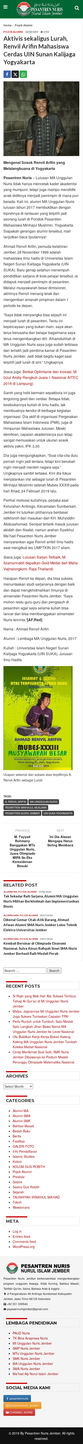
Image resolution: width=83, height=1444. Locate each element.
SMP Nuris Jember (26, 1348)
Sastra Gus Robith (26, 1187)
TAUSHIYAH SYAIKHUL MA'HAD (36, 1197)
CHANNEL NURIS (21, 1412)
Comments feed (24, 1241)
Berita (17, 1136)
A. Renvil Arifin (15, 801)
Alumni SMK (21, 1120)
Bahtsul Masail (23, 1126)
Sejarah (18, 1192)
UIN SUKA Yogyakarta (58, 813)
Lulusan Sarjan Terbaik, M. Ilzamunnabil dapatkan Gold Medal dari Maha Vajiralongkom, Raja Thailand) (40, 562)
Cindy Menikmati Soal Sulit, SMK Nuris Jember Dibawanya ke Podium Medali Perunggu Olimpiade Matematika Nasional (43, 1057)
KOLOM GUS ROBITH (29, 1166)
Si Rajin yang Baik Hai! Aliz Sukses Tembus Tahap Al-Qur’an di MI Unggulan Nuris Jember (44, 1001)
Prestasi (18, 1176)
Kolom (17, 1161)
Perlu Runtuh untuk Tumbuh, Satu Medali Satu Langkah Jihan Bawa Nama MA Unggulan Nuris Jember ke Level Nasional (43, 1026)
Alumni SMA (11, 915)
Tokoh (17, 1202)
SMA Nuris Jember (26, 1368)
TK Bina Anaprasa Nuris (30, 1338)
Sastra (17, 1182)
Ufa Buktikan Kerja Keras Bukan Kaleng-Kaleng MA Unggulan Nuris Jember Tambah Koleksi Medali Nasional (45, 1041)
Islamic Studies (24, 1156)
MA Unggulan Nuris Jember (33, 1363)
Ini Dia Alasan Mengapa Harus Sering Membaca (60, 841)
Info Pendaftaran (25, 1151)
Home (7, 25)
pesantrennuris (18, 1398)
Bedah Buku (21, 1131)
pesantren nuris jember (22, 813)
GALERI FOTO (23, 1146)
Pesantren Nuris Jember (42, 1433)
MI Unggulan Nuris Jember (32, 1343)
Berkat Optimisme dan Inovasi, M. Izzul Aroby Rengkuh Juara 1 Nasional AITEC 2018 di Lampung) (40, 377)
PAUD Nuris (21, 1333)
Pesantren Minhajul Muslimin (26, 807)
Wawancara (21, 1207)
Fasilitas (19, 1141)
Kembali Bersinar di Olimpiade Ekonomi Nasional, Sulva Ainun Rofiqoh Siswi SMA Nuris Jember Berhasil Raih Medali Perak (40, 948)
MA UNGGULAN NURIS (43, 801)
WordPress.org (24, 1246)
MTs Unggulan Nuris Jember (33, 1353)
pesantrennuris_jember (24, 1405)
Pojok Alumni (23, 25)
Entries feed (21, 1236)
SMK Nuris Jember (26, 1358)
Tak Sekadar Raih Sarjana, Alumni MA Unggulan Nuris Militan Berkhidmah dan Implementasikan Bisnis (41, 901)
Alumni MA (10, 891)
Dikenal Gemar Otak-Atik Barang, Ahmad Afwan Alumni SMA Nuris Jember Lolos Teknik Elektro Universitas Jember (40, 925)
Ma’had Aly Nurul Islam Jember (35, 1373)
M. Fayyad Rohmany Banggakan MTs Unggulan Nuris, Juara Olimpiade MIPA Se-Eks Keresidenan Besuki (22, 851)
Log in (17, 1231)
